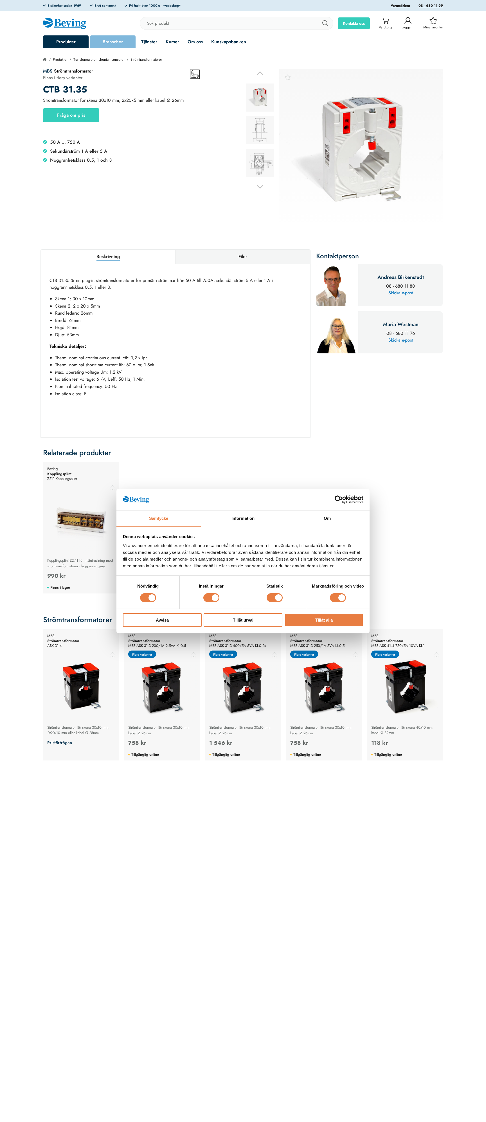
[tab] (260, 97)
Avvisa (162, 619)
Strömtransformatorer (146, 59)
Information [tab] (243, 518)
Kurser (172, 42)
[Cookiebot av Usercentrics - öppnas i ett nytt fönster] (338, 499)
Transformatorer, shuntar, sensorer (99, 59)
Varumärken (400, 5)
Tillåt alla (324, 619)
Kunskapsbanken (228, 42)
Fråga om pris (71, 115)
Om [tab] (327, 518)
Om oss (195, 42)
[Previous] (260, 73)
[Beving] (64, 24)
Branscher (113, 42)
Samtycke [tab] (158, 518)
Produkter (66, 42)
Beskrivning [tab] (108, 256)
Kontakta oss (354, 23)
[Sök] (324, 23)
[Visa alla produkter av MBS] (195, 74)
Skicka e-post (400, 293)
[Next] (260, 186)
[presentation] (260, 97)
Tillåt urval (243, 619)
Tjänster (149, 42)
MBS (48, 71)
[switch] (211, 597)
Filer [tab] (242, 256)
